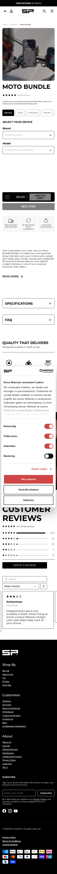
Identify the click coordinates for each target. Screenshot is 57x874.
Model (7, 143)
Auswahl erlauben (28, 489)
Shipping (6, 701)
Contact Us (7, 719)
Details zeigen (39, 469)
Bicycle (5, 671)
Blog (4, 723)
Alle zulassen (28, 479)
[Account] (11, 11)
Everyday (6, 685)
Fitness (5, 681)
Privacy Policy (9, 760)
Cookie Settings (10, 845)
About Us (6, 742)
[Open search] (44, 11)
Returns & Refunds (11, 708)
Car (4, 678)
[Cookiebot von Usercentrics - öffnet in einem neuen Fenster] (40, 371)
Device (8, 113)
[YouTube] (16, 811)
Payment (6, 705)
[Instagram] (10, 811)
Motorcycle (7, 674)
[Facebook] (4, 811)
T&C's (5, 767)
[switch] (48, 436)
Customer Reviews (11, 715)
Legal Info (7, 764)
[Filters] (43, 586)
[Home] (28, 11)
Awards (6, 746)
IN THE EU (28, 3)
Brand (7, 128)
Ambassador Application (14, 726)
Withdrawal (7, 712)
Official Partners (10, 749)
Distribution (8, 753)
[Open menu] (5, 11)
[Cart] (52, 11)
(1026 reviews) (23, 95)
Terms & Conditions (11, 841)
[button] (28, 532)
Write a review (24, 565)
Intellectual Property (12, 757)
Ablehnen (28, 500)
